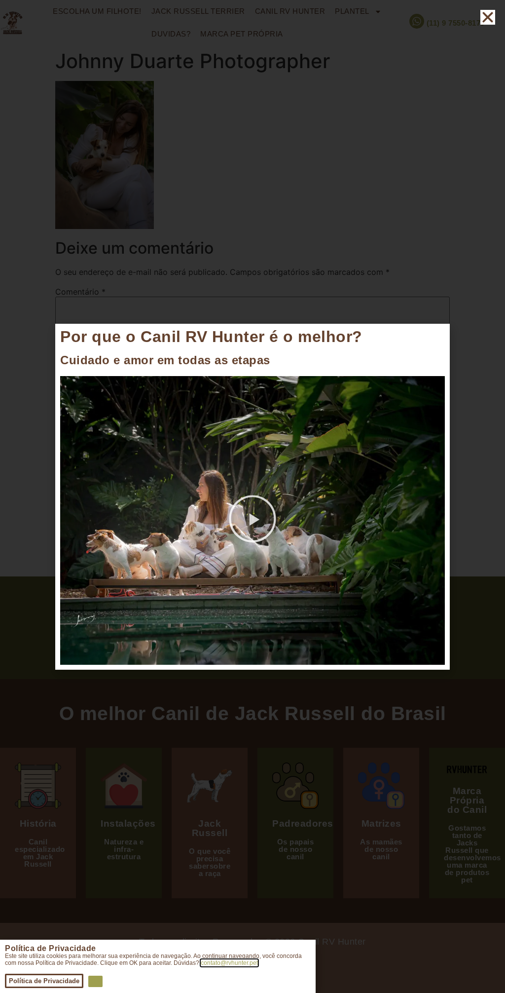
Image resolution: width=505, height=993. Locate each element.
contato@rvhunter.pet (229, 962)
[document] (252, 496)
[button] (252, 520)
